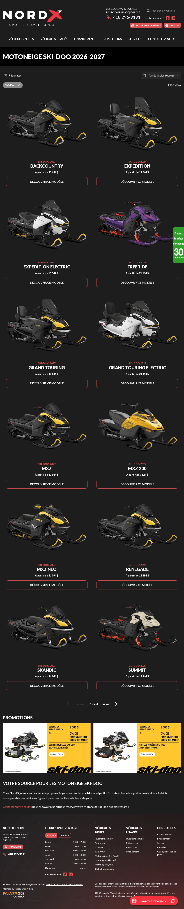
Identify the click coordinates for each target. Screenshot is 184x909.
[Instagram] (173, 18)
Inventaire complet (104, 838)
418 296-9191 (127, 17)
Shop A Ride (27, 888)
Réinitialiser (174, 85)
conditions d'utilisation (106, 896)
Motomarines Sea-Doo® (107, 856)
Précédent (80, 704)
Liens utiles (166, 828)
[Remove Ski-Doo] (18, 85)
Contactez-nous (161, 39)
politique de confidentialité (156, 893)
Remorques (101, 843)
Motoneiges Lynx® (104, 864)
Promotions (112, 39)
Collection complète (104, 869)
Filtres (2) (15, 75)
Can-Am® (100, 851)
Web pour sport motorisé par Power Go (64, 884)
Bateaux (99, 847)
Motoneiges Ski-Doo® (105, 860)
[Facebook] (167, 18)
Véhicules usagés (54, 39)
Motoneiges (132, 843)
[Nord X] (33, 17)
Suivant (107, 704)
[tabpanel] (65, 855)
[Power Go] (43, 894)
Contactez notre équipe (17, 806)
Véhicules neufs (21, 39)
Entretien (161, 847)
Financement (84, 39)
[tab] (51, 835)
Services (134, 39)
